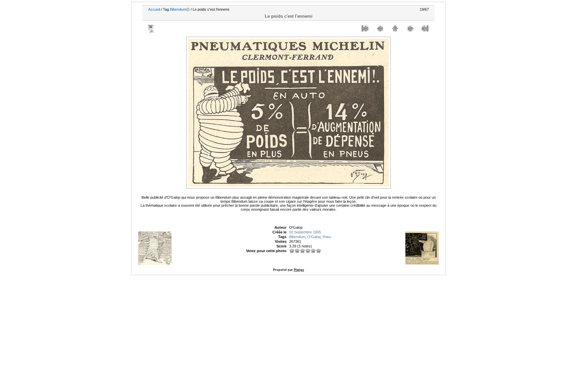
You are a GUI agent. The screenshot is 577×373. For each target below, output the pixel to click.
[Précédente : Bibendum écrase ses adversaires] (380, 28)
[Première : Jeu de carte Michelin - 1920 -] (365, 28)
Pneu (327, 237)
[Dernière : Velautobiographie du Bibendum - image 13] (425, 28)
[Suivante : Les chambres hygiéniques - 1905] (410, 28)
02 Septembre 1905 (305, 232)
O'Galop (314, 237)
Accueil (154, 9)
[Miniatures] (395, 28)
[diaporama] (152, 28)
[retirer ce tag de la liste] (188, 9)
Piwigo (299, 269)
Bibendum (178, 9)
